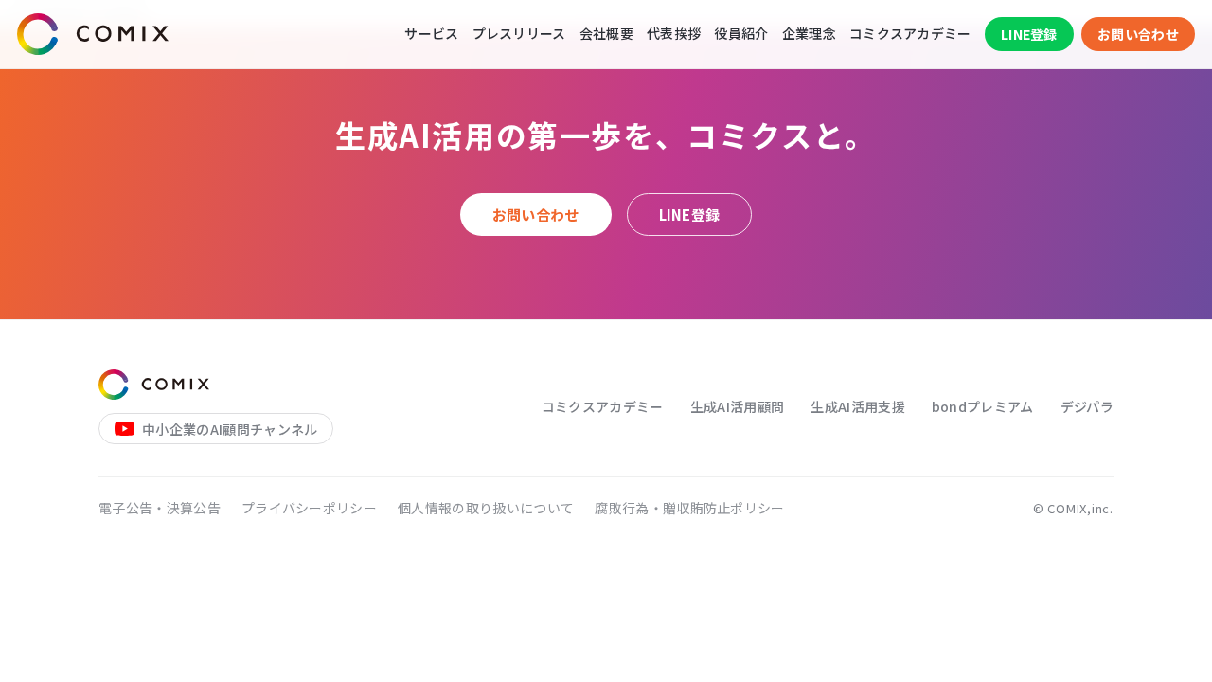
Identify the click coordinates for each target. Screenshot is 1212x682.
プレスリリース (519, 33)
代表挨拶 (674, 33)
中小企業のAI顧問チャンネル (229, 429)
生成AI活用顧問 (737, 406)
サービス (431, 33)
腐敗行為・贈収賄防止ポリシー (689, 507)
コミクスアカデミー (910, 33)
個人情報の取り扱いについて (486, 507)
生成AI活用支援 (858, 406)
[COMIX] (93, 34)
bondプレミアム (983, 406)
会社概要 (606, 33)
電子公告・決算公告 (159, 507)
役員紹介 (741, 33)
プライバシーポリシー (309, 507)
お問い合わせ (1138, 34)
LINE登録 (1029, 34)
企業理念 (809, 33)
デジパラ (1087, 406)
